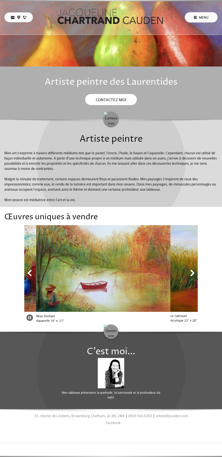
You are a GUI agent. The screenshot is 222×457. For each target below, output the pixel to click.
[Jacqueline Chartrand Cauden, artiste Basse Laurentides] (111, 17)
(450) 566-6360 (140, 416)
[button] (75, 274)
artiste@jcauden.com (172, 416)
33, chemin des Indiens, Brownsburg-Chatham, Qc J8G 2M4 (79, 416)
